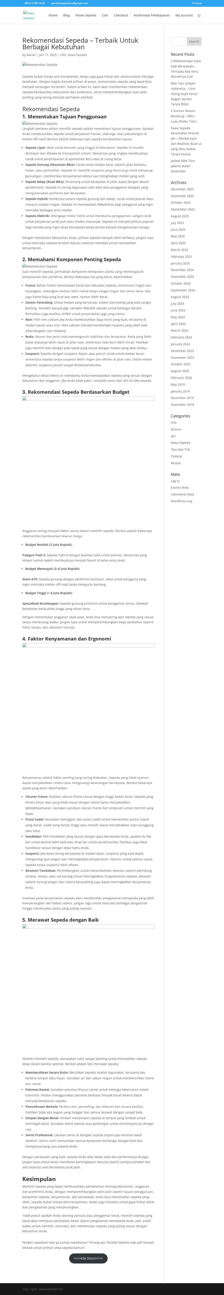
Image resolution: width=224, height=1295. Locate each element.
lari (173, 436)
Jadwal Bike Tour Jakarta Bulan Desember (183, 166)
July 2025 (177, 223)
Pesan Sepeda (85, 15)
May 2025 (178, 236)
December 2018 (182, 398)
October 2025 (181, 202)
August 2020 (180, 371)
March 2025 (179, 250)
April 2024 (178, 324)
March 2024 (179, 330)
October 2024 (181, 283)
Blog (66, 15)
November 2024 (182, 277)
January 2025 (180, 263)
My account (184, 15)
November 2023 (182, 357)
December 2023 (182, 351)
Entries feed (180, 487)
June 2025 (178, 230)
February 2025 (181, 256)
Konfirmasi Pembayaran (152, 15)
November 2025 (182, 196)
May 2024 (178, 317)
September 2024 (183, 290)
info (63, 55)
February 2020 (181, 378)
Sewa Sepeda (77, 55)
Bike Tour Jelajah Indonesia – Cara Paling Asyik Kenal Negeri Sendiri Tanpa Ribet (184, 93)
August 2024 (180, 297)
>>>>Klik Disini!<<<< (88, 1258)
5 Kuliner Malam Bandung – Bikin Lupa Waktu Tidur (184, 116)
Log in (175, 481)
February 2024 (181, 337)
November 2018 (182, 404)
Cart (105, 15)
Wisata (176, 463)
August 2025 (180, 216)
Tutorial (176, 456)
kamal (31, 55)
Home (53, 15)
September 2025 (183, 209)
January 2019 (180, 391)
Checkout (121, 15)
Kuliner (176, 429)
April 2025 (178, 243)
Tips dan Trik (180, 449)
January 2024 (180, 344)
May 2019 (178, 384)
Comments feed (182, 494)
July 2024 (177, 303)
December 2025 (182, 189)
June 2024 (178, 310)
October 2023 (181, 364)
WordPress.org (181, 501)
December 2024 (182, 270)
